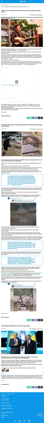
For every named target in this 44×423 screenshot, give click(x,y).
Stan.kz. (13, 18)
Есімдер (2, 417)
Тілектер (2, 413)
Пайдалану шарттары (7, 408)
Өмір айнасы (4, 313)
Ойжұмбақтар (40, 415)
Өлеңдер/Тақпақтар (4, 415)
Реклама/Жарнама (6, 405)
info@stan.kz (4, 396)
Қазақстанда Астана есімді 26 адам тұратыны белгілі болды (23, 368)
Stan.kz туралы (5, 403)
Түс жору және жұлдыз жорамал (7, 412)
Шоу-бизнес (4, 112)
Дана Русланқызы (5, 317)
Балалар (41, 417)
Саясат (2, 380)
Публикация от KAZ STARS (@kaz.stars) (16, 101)
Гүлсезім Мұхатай (5, 384)
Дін (42, 412)
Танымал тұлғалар (39, 413)
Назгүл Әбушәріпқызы (6, 115)
